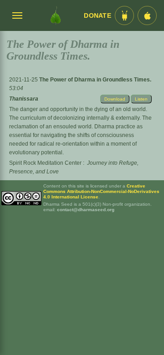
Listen (141, 98)
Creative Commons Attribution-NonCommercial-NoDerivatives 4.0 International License (101, 191)
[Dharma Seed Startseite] (55, 15)
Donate (97, 15)
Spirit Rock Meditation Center (45, 163)
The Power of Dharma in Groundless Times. (95, 79)
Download (114, 98)
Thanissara (23, 99)
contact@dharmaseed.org (85, 209)
